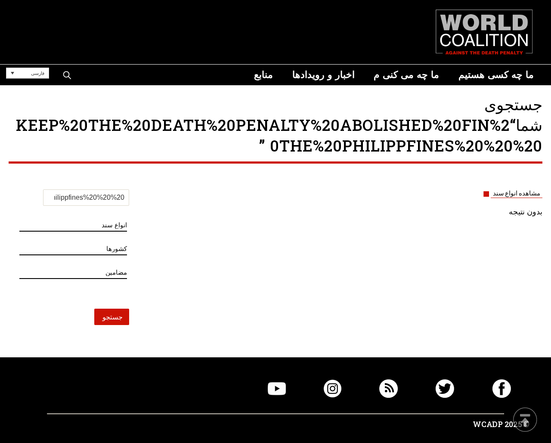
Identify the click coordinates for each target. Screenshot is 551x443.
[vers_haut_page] (525, 420)
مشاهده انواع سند (516, 193)
